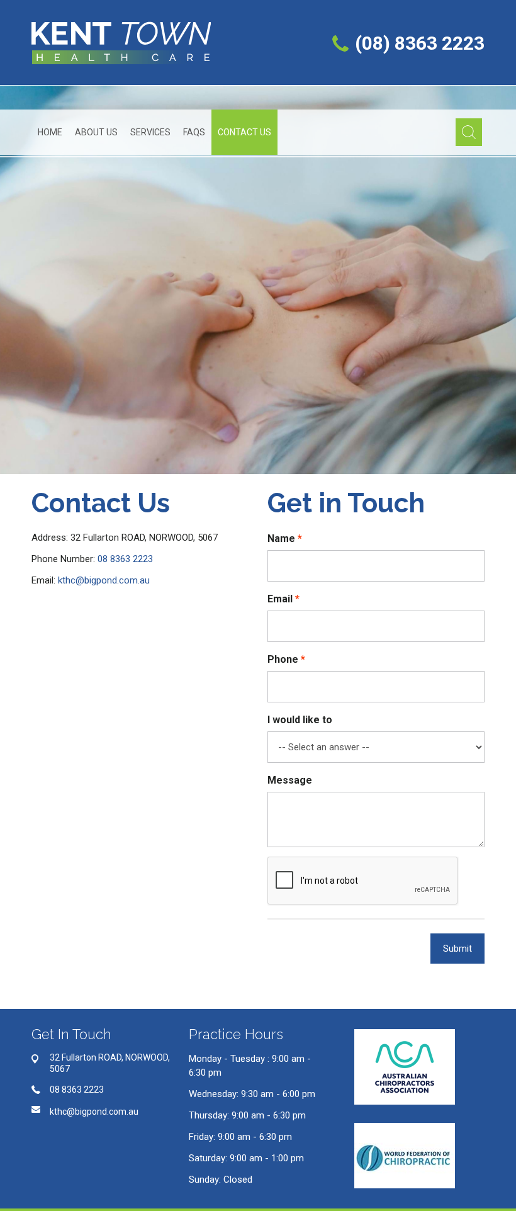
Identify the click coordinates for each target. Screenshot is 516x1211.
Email (280, 599)
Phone (282, 659)
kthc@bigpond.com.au (104, 580)
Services (150, 132)
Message (289, 780)
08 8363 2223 (125, 559)
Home (50, 132)
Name (281, 538)
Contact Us (244, 132)
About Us (96, 132)
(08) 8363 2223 (420, 43)
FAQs (194, 132)
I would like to (299, 720)
